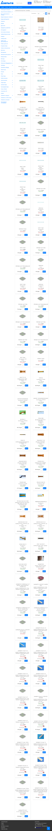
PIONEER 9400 (23, 482)
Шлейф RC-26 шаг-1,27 (23, 697)
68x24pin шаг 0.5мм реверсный (41, 339)
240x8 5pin (41, 284)
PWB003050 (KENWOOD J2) (41, 501)
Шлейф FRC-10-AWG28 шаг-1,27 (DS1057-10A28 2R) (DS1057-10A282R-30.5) (23, 585)
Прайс (2, 7)
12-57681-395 (23, 107)
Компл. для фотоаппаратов (4, 41)
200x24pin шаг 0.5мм (40, 188)
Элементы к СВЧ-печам (6, 97)
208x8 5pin (41, 208)
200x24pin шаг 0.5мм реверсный (23, 209)
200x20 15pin (23, 187)
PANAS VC (23, 440)
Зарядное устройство (5, 27)
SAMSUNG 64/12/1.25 (40, 522)
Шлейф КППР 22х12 (23, 810)
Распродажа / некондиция (4, 102)
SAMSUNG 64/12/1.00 (22, 522)
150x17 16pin (23, 128)
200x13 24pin (41, 148)
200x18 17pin (41, 166)
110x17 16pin (23, 87)
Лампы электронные (5, 48)
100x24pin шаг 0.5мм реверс (41, 46)
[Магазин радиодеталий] (7, 3)
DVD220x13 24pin (22, 229)
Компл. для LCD (4, 43)
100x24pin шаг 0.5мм (22, 47)
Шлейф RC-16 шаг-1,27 (23, 673)
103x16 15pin (41, 65)
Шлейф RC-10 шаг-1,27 (23, 650)
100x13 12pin (23, 25)
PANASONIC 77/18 (41, 440)
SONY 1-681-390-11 (41, 544)
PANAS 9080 (40, 418)
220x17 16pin (41, 227)
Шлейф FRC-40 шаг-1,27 (41, 627)
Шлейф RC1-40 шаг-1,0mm (41, 765)
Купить (26, 33)
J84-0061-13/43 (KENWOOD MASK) (41, 398)
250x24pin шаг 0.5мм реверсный (41, 304)
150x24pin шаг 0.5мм (40, 129)
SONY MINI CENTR (23, 564)
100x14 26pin (41, 27)
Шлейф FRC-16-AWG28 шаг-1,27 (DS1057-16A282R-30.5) (23, 608)
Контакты (20, 7)
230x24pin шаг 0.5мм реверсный (23, 266)
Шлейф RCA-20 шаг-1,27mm (41, 788)
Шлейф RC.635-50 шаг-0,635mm (41, 721)
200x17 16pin (23, 166)
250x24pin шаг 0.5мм (22, 304)
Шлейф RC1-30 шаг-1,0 (23, 765)
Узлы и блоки (4, 89)
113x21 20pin (41, 86)
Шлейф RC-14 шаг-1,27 (41, 650)
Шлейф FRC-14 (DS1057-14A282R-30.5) (41, 585)
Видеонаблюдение (5, 19)
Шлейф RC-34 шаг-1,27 (23, 720)
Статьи (6, 7)
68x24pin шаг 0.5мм (22, 339)
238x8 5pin (41, 265)
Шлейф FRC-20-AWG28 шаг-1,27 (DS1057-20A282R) (41, 608)
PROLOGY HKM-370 (41, 482)
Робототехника (4, 78)
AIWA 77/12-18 (23, 377)
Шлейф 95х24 (41, 564)
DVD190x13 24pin (22, 148)
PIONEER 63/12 (41, 461)
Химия (2, 93)
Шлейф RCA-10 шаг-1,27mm (23, 788)
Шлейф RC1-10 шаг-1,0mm (22, 742)
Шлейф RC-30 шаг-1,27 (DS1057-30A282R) (41, 697)
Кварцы (2, 36)
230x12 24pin (23, 247)
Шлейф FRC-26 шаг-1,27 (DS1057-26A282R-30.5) (23, 630)
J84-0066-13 (22, 419)
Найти (29, 3)
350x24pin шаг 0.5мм (40, 322)
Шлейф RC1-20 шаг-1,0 (41, 742)
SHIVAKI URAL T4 (22, 544)
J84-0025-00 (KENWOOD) (23, 398)
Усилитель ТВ (4, 91)
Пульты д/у (3, 69)
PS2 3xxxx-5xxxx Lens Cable (23, 501)
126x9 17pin (40, 107)
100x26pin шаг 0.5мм (22, 66)
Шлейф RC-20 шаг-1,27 (41, 673)
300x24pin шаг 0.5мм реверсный (23, 322)
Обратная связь (4, 829)
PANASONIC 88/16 (23, 461)
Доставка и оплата (13, 7)
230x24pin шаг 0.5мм (40, 247)
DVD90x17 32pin (40, 358)
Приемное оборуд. (5, 67)
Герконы (3, 21)
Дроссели (3, 25)
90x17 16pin (22, 357)
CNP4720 (41, 378)
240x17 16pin (23, 284)
